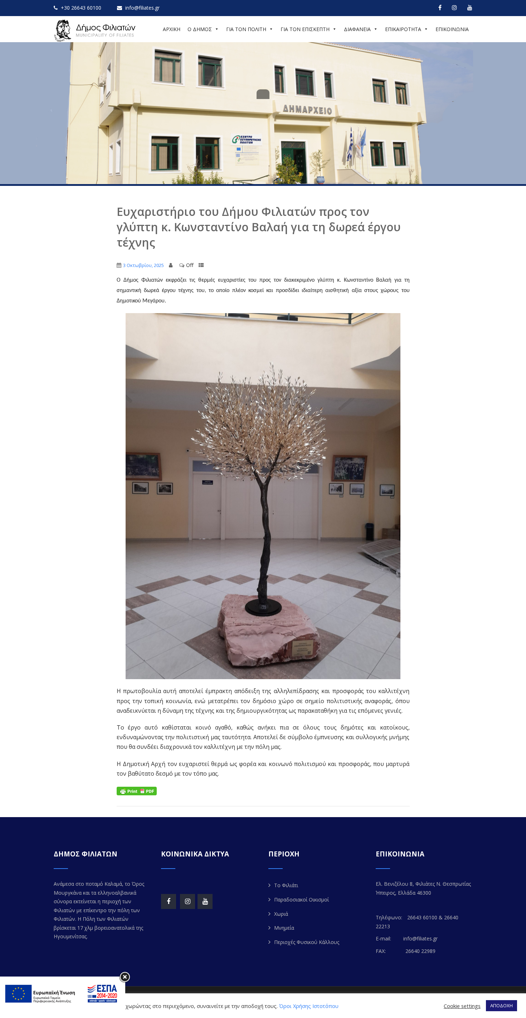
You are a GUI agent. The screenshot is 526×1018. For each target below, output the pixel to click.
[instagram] (454, 7)
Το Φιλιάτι (286, 885)
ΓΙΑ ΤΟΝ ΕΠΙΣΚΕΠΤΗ (305, 29)
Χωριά (281, 913)
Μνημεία (284, 927)
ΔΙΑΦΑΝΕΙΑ (357, 29)
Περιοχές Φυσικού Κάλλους (306, 942)
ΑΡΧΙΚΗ (171, 29)
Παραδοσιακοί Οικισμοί (301, 899)
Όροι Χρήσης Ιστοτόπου (309, 1005)
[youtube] (469, 7)
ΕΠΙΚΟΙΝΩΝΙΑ (452, 29)
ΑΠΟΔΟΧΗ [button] (501, 1005)
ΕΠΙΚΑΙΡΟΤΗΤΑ (403, 29)
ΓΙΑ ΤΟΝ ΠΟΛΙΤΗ (246, 29)
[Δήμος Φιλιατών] (96, 31)
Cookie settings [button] (462, 1006)
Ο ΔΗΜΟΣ (199, 29)
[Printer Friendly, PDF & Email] (137, 790)
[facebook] (440, 7)
